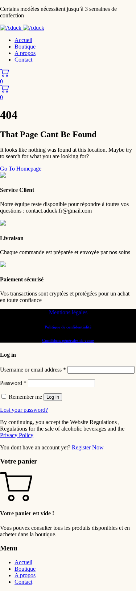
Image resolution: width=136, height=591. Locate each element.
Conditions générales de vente (68, 340)
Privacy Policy (16, 435)
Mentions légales (68, 312)
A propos (25, 53)
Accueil (23, 40)
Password (13, 383)
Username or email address (33, 369)
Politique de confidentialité (68, 327)
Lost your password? (24, 410)
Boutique (25, 46)
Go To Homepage (20, 168)
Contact (23, 59)
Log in (52, 397)
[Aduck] (22, 28)
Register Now (88, 447)
